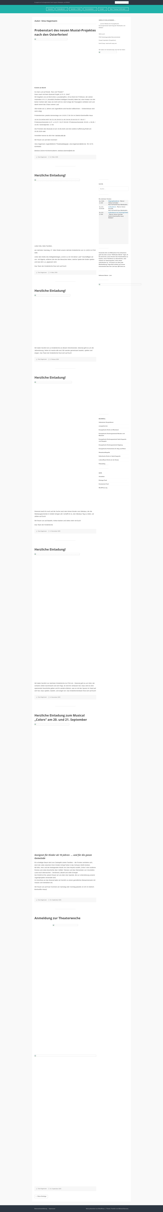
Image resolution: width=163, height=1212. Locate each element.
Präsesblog (102, 463)
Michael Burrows (123, 1208)
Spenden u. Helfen (76, 9)
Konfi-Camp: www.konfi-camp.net (108, 43)
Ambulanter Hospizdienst (106, 422)
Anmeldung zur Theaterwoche (57, 918)
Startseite (50, 9)
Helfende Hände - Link (105, 275)
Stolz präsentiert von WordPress (95, 1208)
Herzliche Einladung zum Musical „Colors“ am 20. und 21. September (60, 717)
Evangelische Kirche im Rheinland (109, 429)
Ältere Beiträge (41, 1196)
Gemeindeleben (89, 9)
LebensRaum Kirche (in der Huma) (109, 460)
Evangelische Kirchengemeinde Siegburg (111, 445)
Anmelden (102, 476)
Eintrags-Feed (103, 480)
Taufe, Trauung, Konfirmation (117, 9)
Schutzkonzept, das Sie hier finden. (116, 49)
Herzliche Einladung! (50, 175)
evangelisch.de (103, 426)
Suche (127, 2)
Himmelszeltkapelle (104, 452)
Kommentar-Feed (104, 484)
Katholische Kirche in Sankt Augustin (109, 456)
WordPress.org (103, 487)
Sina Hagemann (42, 157)
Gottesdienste (61, 9)
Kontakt (102, 9)
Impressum (52, 1208)
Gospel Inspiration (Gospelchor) (107, 40)
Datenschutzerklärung (40, 1208)
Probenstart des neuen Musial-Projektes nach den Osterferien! (65, 32)
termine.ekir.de (60, 135)
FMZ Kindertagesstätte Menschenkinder (109, 37)
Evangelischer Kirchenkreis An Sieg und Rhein (112, 448)
